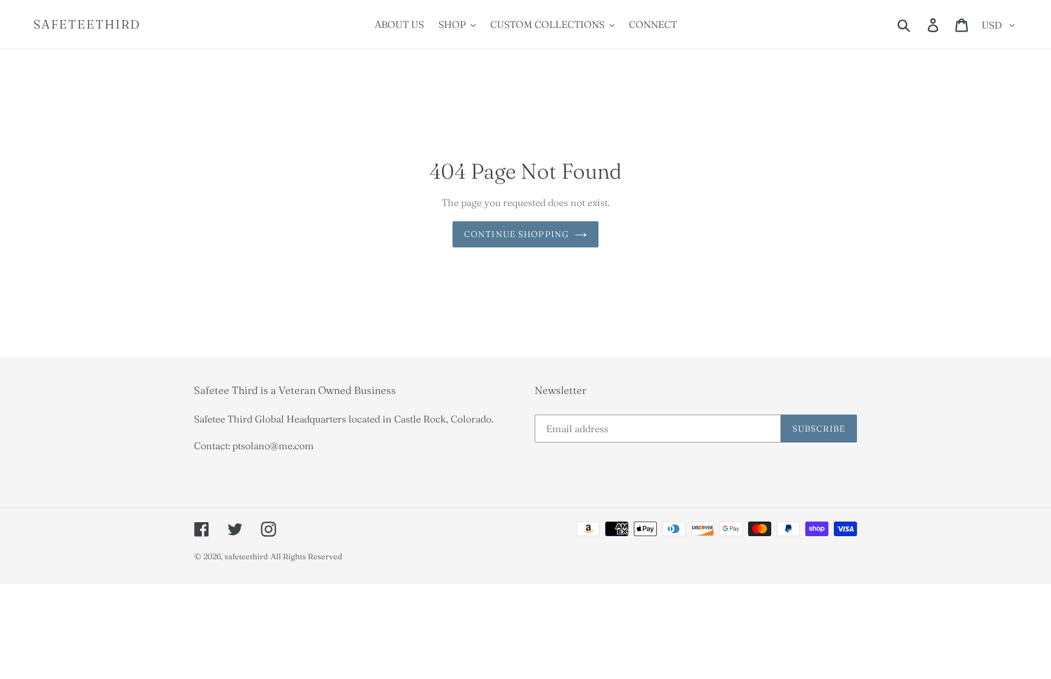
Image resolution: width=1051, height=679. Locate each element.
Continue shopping (516, 234)
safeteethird (86, 24)
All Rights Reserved (306, 556)
